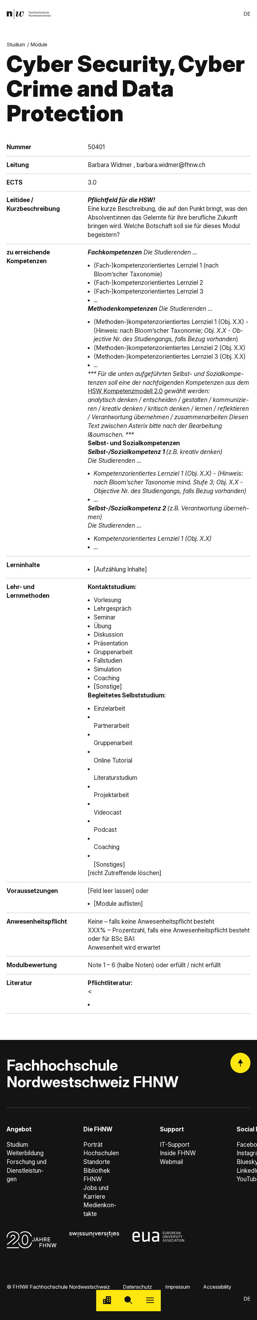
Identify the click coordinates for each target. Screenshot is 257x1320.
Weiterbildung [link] (25, 1153)
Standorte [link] (96, 1162)
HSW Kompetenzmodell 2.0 (125, 391)
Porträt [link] (92, 1144)
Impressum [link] (177, 1287)
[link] (29, 14)
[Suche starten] (128, 1301)
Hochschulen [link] (101, 1153)
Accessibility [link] (217, 1287)
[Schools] (107, 1301)
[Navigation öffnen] (150, 1301)
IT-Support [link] (174, 1144)
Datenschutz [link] (137, 1287)
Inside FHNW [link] (178, 1153)
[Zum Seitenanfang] (240, 1063)
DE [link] (247, 14)
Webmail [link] (171, 1162)
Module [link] (38, 44)
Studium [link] (16, 44)
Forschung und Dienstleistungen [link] (26, 1170)
